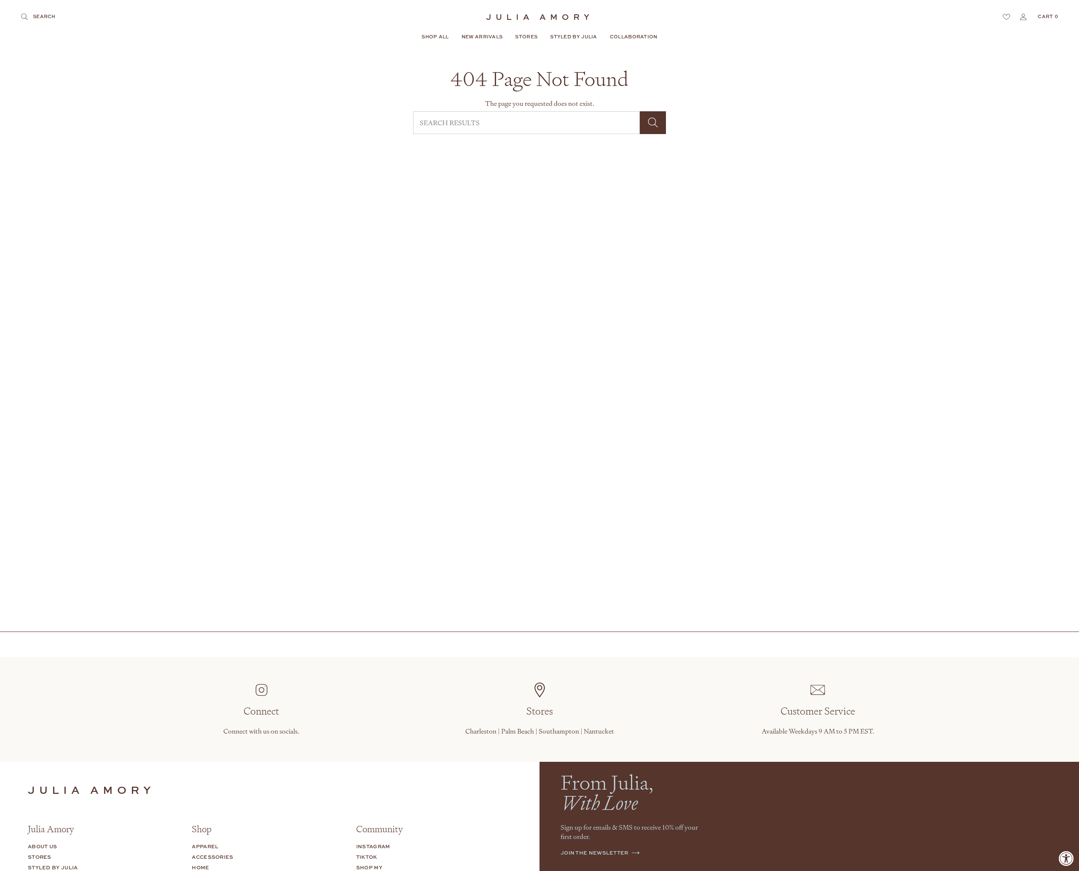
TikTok (366, 856)
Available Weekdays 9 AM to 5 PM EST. (818, 731)
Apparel (205, 846)
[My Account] (1023, 16)
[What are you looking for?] (653, 122)
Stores (39, 856)
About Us (42, 846)
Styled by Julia (53, 867)
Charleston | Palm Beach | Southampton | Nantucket (539, 731)
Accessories (212, 856)
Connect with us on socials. (261, 731)
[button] (435, 37)
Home (200, 867)
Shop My (369, 867)
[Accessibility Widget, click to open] (1066, 858)
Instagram (373, 846)
